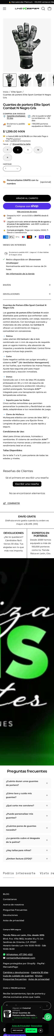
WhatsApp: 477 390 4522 (19, 954)
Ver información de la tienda (20, 273)
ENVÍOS (7, 285)
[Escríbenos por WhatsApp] (48, 1017)
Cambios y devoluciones (16, 972)
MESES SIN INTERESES (14, 245)
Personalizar (36, 1026)
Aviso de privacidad (13, 920)
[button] (43, 9)
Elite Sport (16, 92)
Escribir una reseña (27, 484)
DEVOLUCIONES (11, 294)
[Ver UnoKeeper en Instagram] (5, 1030)
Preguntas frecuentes (15, 979)
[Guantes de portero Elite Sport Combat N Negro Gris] (9, 80)
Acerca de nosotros (13, 904)
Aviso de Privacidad (21, 1026)
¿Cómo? (17, 139)
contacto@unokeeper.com (20, 958)
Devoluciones (10, 915)
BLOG (6, 894)
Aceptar (31, 1030)
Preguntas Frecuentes (15, 910)
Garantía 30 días (39, 972)
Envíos (38, 975)
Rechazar (18, 1030)
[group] (27, 2)
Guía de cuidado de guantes (18, 975)
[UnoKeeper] (27, 8)
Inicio (5, 92)
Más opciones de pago (27, 211)
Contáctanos (10, 899)
